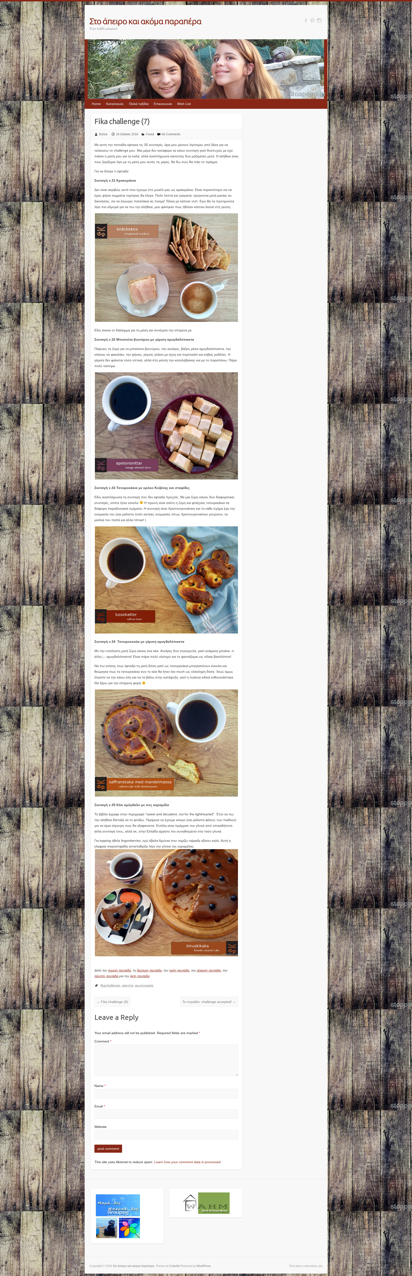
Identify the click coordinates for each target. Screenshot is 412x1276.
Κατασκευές (115, 104)
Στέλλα (103, 134)
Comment (102, 1041)
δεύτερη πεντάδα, (150, 970)
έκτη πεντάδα (139, 976)
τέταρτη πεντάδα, (209, 970)
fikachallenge (110, 985)
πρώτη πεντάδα (119, 970)
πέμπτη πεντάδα (106, 976)
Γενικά (150, 134)
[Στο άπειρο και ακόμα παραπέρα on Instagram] (319, 21)
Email (99, 1106)
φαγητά (127, 985)
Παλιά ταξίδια (139, 104)
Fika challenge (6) (112, 1002)
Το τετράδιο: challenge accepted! (209, 1002)
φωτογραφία (144, 985)
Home (96, 104)
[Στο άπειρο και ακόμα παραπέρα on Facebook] (306, 21)
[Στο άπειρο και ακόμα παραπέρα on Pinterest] (312, 21)
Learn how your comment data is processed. (187, 1162)
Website (100, 1127)
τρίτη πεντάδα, (179, 970)
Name (100, 1086)
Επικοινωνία (163, 104)
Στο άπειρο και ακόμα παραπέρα (145, 21)
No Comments (171, 134)
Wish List (184, 104)
